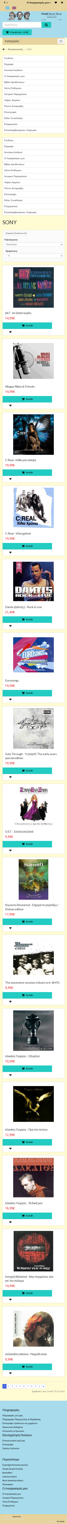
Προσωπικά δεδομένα (12, 1427)
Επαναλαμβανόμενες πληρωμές (20, 130)
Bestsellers (7, 1473)
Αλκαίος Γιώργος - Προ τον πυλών (26, 1129)
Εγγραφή (8, 64)
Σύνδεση (8, 58)
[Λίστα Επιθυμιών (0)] (56, 2)
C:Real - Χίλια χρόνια (18, 533)
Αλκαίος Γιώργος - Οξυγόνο (22, 1056)
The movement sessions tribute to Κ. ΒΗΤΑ (32, 982)
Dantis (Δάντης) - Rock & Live (23, 607)
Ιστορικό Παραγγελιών (15, 94)
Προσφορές (7, 1484)
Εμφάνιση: (12, 251)
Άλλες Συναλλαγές (13, 118)
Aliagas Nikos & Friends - (20, 386)
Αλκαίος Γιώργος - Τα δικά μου (24, 1203)
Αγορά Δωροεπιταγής (12, 1469)
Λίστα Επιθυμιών (12, 88)
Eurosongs (12, 680)
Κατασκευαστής (15, 49)
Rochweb (61, 1521)
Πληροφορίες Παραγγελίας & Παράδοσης (21, 1419)
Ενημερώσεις (11, 124)
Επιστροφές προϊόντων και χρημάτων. (20, 1423)
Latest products (9, 1476)
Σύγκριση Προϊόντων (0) (16, 233)
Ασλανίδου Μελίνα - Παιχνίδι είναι (26, 1354)
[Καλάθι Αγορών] (62, 2)
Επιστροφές (10, 112)
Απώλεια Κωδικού (13, 70)
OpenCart (17, 1517)
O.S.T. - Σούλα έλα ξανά (19, 831)
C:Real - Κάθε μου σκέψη (20, 460)
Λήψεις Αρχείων (12, 100)
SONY (29, 49)
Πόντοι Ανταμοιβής (13, 106)
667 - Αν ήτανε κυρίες (18, 313)
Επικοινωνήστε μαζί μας (13, 1440)
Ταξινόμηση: (11, 239)
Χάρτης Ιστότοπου (10, 1448)
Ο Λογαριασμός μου (38, 2)
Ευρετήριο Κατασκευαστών (15, 1465)
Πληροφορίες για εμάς (12, 1415)
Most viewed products (12, 1480)
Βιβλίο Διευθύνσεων (14, 82)
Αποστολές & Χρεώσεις (13, 1431)
